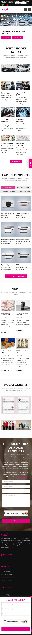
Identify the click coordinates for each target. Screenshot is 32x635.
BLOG (2, 559)
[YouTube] (7, 5)
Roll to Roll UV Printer (8, 191)
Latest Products (16, 175)
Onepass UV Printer (24, 191)
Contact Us (10, 2)
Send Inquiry (17, 37)
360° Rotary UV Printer (23, 187)
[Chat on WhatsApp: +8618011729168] (30, 163)
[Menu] (25, 9)
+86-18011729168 (8, 1)
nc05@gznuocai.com (23, 1)
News (16, 289)
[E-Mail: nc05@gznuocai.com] (30, 166)
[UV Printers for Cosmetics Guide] (8, 305)
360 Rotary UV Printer (7, 574)
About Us (3, 2)
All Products (6, 37)
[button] (11, 24)
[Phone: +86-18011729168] (30, 160)
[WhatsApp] (3, 5)
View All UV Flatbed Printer (17, 276)
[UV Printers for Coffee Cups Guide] (23, 305)
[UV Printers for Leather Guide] (8, 343)
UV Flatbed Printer (8, 187)
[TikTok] (5, 5)
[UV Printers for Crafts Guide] (23, 343)
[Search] (29, 9)
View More (17, 161)
